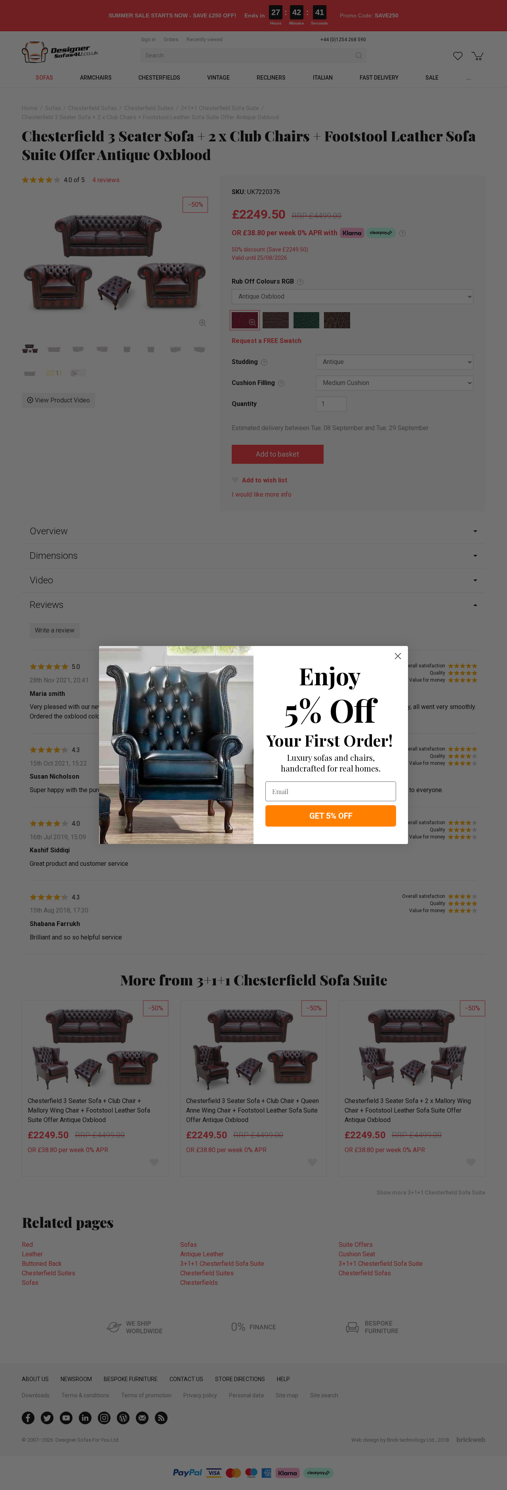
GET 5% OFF (331, 816)
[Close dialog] (398, 656)
